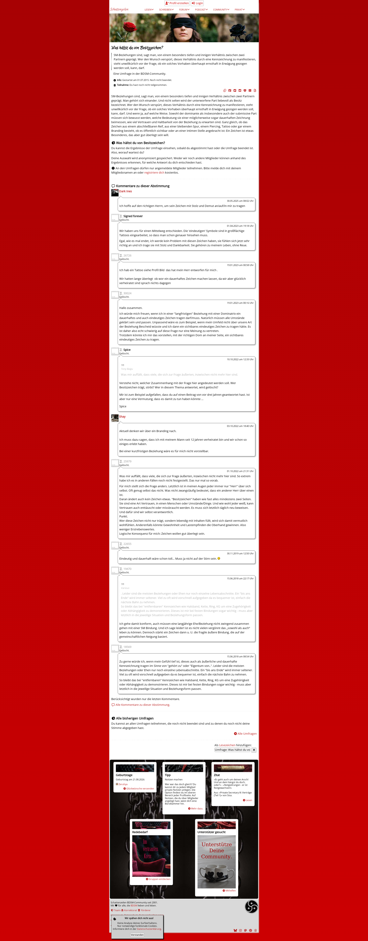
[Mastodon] (245, 930)
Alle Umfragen (247, 734)
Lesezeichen (227, 745)
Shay (122, 416)
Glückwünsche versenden (140, 788)
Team (117, 910)
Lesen (249, 800)
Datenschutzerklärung (149, 929)
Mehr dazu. (197, 808)
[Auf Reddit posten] (239, 90)
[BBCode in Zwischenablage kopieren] (254, 90)
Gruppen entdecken (159, 879)
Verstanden (137, 934)
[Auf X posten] (234, 90)
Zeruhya (123, 784)
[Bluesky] (235, 930)
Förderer (145, 910)
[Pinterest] (250, 930)
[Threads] (255, 930)
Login (199, 3)
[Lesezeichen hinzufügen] (253, 750)
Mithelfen (231, 890)
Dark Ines (125, 191)
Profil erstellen (179, 3)
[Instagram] (240, 930)
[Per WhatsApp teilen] (249, 90)
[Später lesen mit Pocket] (244, 90)
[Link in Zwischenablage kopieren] (224, 90)
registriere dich (154, 172)
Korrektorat (130, 910)
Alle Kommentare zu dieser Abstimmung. (142, 705)
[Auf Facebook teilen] (229, 90)
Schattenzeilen (119, 9)
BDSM (134, 905)
